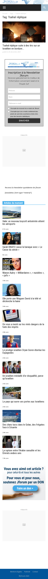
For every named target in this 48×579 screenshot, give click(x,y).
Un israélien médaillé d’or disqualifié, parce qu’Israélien (22, 377)
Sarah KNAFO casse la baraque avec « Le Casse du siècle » (22, 248)
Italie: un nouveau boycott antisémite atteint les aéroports (23, 222)
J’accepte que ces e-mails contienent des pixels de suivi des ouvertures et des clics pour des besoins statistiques (24, 114)
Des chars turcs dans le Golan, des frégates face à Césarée (23, 426)
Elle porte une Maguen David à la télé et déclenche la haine (21, 300)
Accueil (4, 13)
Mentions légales (16, 572)
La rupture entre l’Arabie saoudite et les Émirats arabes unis (21, 452)
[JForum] (24, 2)
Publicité (27, 572)
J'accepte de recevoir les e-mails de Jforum (24, 108)
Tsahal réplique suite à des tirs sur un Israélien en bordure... (21, 47)
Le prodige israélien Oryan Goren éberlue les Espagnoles (23, 351)
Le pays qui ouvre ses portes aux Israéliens (23, 401)
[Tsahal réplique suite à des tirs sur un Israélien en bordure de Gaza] (24, 31)
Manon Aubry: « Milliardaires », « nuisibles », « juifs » (23, 274)
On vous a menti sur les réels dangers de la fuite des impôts (23, 325)
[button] (24, 120)
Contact (35, 572)
